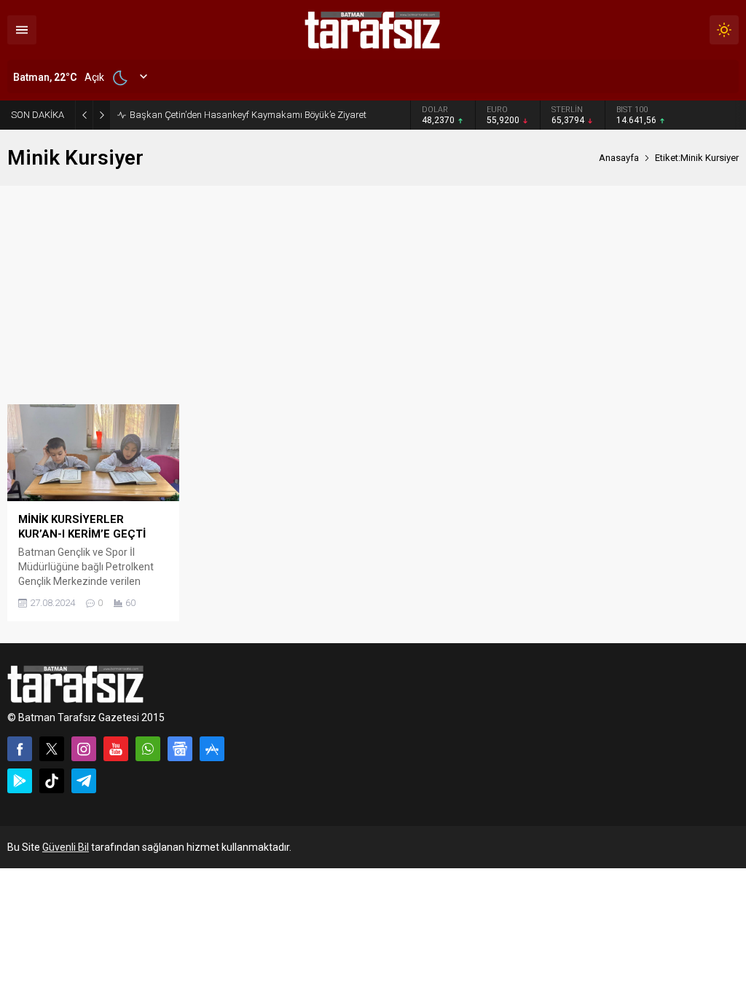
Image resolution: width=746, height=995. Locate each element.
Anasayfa (619, 157)
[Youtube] (115, 748)
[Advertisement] (373, 295)
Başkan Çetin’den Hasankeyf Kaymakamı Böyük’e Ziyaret (248, 114)
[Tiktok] (51, 780)
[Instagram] (83, 748)
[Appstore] (212, 748)
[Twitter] (51, 748)
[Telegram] (83, 780)
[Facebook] (19, 748)
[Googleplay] (19, 780)
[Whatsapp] (148, 748)
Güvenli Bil (65, 847)
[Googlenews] (180, 748)
